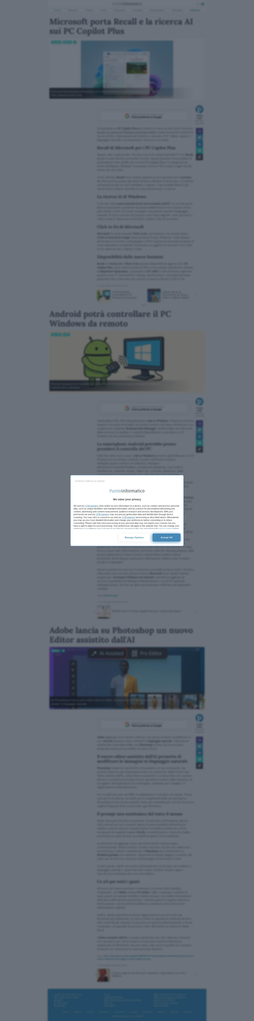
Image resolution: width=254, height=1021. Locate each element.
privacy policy (165, 528)
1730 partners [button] (91, 506)
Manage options (134, 537)
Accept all (167, 537)
